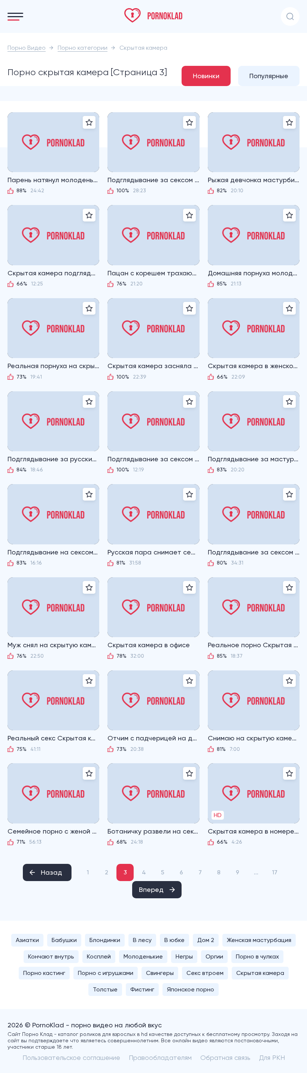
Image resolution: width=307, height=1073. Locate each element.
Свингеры (160, 972)
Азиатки (27, 940)
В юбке (174, 940)
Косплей (99, 956)
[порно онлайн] (153, 15)
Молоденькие (143, 956)
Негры (184, 956)
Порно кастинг (44, 972)
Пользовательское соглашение (71, 1057)
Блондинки (104, 940)
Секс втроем (205, 972)
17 (274, 872)
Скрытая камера (260, 972)
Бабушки (64, 940)
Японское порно (190, 989)
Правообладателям (160, 1057)
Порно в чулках (257, 956)
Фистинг (142, 989)
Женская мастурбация (259, 940)
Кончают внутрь (51, 956)
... (256, 872)
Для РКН (272, 1057)
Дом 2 (205, 940)
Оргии (214, 956)
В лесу (142, 940)
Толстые (105, 989)
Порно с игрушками (105, 972)
